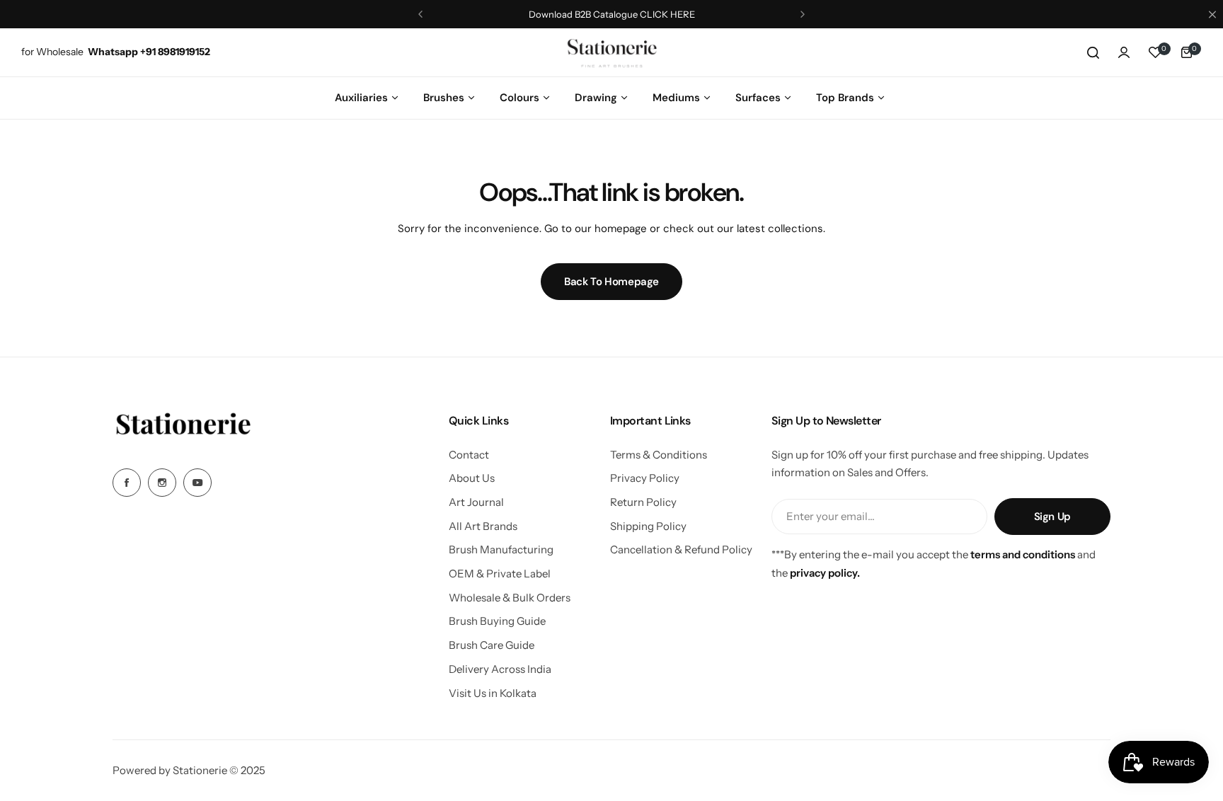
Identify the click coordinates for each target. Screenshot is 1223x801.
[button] (420, 14)
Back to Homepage (611, 282)
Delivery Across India (500, 669)
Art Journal (476, 502)
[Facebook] (127, 482)
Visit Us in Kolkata (492, 693)
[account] (1123, 52)
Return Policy (643, 502)
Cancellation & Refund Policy (681, 549)
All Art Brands (483, 526)
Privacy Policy (644, 478)
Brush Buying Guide (497, 621)
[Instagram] (162, 482)
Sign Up (1052, 516)
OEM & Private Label (500, 573)
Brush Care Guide (491, 645)
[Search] (1092, 52)
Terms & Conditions (658, 454)
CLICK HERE (666, 14)
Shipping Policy (648, 526)
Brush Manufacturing (501, 549)
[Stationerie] (611, 52)
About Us (472, 478)
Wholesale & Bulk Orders (509, 597)
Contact (469, 454)
